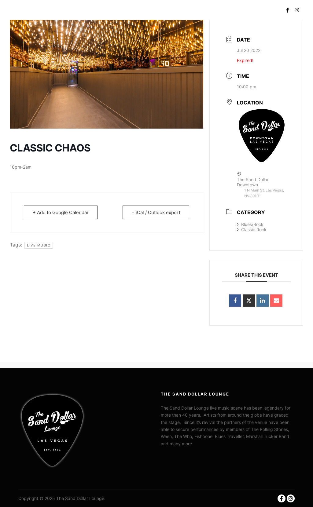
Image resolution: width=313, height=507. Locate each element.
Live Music (38, 245)
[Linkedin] (262, 300)
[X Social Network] (249, 300)
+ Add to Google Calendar (61, 212)
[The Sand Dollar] (29, 10)
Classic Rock (254, 229)
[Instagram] (297, 10)
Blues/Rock (252, 224)
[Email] (276, 300)
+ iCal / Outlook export (155, 212)
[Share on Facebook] (235, 300)
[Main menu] (268, 10)
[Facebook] (288, 10)
